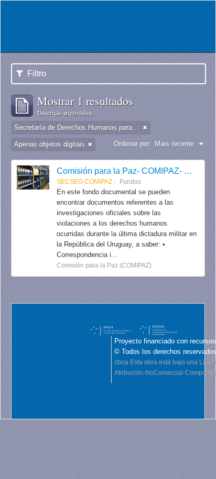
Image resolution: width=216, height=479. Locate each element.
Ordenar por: (133, 144)
